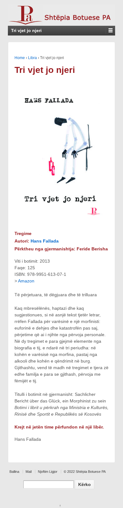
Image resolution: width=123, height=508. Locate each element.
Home (20, 58)
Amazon (26, 280)
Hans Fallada (45, 240)
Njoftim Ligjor (47, 471)
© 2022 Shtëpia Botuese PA (85, 471)
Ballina (14, 471)
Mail (29, 471)
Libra (32, 58)
